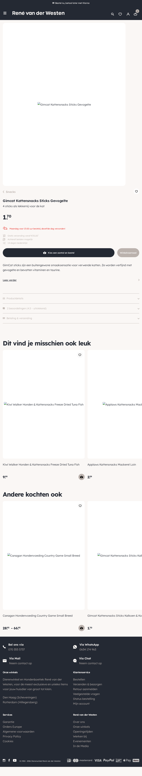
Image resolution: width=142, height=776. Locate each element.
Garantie (8, 722)
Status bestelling (84, 698)
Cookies (8, 741)
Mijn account (81, 703)
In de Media (81, 746)
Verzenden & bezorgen (87, 684)
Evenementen (82, 741)
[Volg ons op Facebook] (9, 760)
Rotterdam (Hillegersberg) (20, 702)
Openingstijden (83, 731)
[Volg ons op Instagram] (4, 760)
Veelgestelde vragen (86, 694)
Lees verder (10, 280)
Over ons (79, 722)
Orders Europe (12, 726)
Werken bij (80, 736)
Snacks (11, 192)
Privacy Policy (12, 736)
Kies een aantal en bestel (61, 252)
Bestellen (79, 679)
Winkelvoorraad (128, 252)
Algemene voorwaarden (18, 731)
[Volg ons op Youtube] (14, 760)
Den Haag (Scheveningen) (20, 697)
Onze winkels (81, 726)
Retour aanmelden (85, 689)
